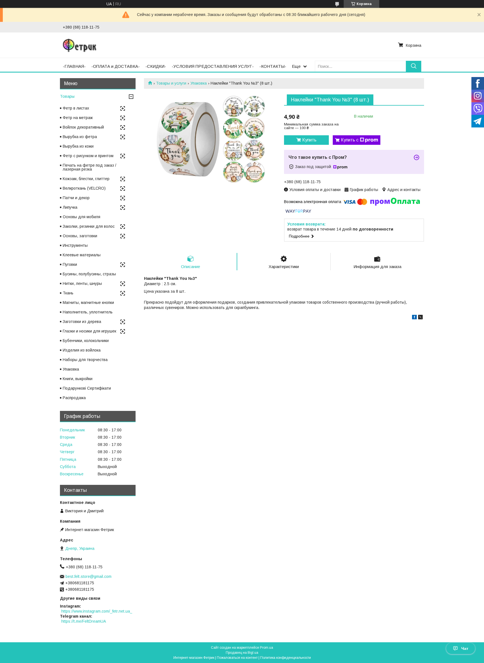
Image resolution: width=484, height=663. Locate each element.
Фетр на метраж (78, 117)
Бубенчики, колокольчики (86, 340)
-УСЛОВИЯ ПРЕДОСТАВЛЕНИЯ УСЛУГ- (213, 66)
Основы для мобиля (81, 217)
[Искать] (413, 66)
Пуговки (70, 264)
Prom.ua (266, 648)
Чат (464, 648)
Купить (309, 140)
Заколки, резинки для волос (89, 226)
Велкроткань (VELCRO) (84, 188)
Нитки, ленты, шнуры (82, 283)
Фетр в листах (76, 108)
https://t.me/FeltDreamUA (83, 621)
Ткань (68, 293)
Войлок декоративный (83, 127)
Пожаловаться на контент (237, 658)
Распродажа (74, 398)
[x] (420, 318)
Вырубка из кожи (78, 146)
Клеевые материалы (82, 255)
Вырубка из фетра (80, 136)
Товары (67, 96)
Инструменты (75, 245)
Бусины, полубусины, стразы (89, 274)
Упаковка (198, 83)
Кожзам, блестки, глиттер (86, 178)
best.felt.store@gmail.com (88, 576)
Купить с (350, 140)
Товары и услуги (171, 83)
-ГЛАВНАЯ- (74, 66)
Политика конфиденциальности (285, 658)
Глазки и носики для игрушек (89, 331)
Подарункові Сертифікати (87, 388)
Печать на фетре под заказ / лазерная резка (89, 167)
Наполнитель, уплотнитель (88, 312)
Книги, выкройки (77, 378)
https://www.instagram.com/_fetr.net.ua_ (96, 611)
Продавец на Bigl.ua (242, 653)
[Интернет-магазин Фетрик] (79, 45)
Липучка (70, 207)
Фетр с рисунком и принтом (88, 155)
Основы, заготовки (80, 236)
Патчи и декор (76, 198)
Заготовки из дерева (82, 321)
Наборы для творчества (85, 359)
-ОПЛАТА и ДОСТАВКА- (115, 66)
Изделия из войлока (82, 350)
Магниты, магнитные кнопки (88, 302)
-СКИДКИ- (155, 66)
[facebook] (414, 318)
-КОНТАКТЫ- (272, 66)
